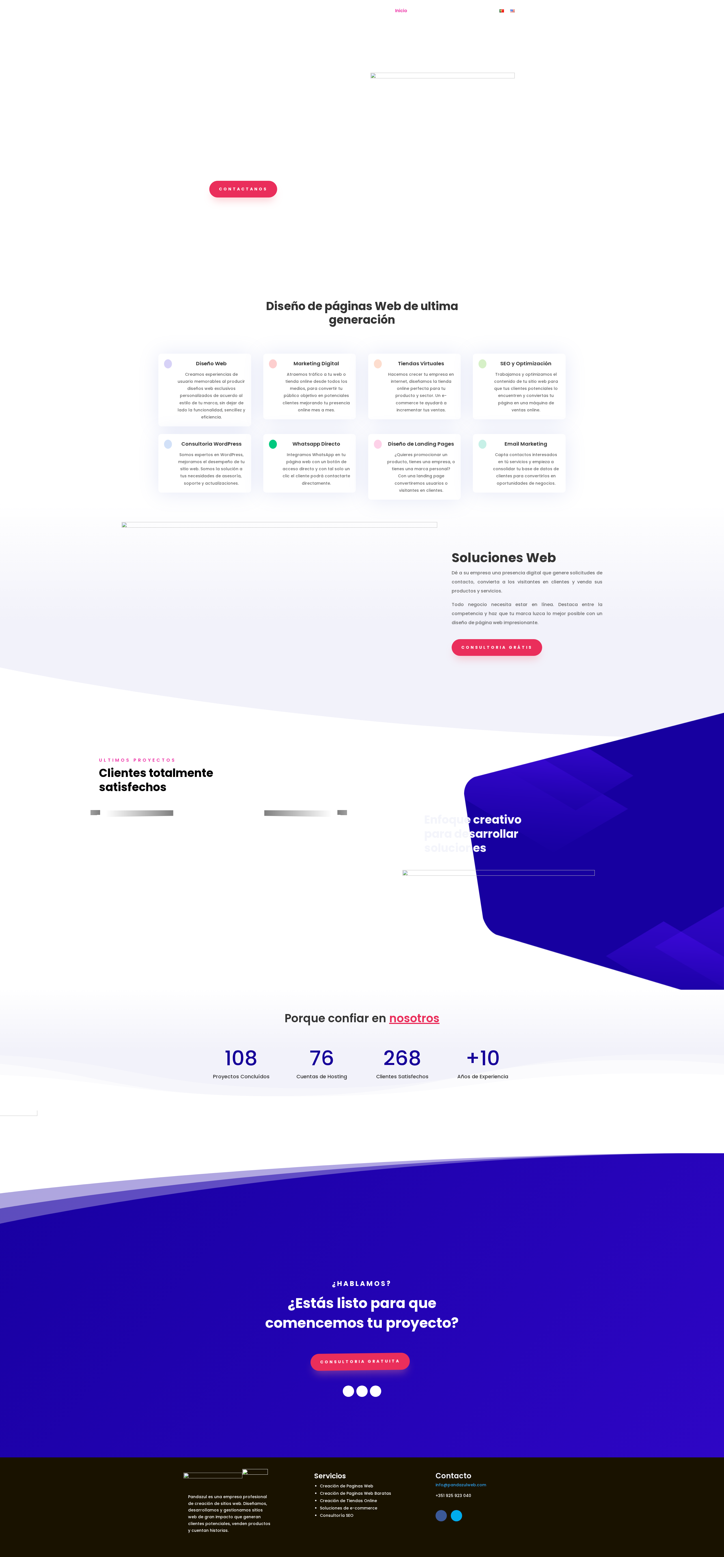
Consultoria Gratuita (360, 1361)
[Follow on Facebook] (348, 1391)
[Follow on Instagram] (375, 1391)
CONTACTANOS (243, 189)
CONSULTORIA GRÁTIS (497, 647)
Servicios (453, 10)
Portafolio (425, 10)
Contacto (482, 10)
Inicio (401, 10)
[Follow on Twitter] (362, 1391)
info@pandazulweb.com (461, 1485)
